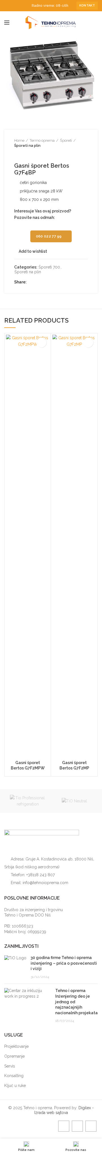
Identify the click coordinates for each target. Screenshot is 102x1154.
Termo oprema (42, 140)
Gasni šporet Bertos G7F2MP (74, 765)
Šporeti (66, 140)
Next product (28, 154)
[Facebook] (7, 5)
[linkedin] (20, 5)
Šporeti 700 (49, 267)
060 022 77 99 (49, 236)
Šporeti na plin (27, 145)
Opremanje (14, 1056)
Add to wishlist (33, 251)
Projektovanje (16, 1046)
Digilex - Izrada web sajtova (64, 1110)
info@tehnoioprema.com (45, 882)
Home (19, 140)
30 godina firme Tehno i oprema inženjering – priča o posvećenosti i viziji (64, 963)
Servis (9, 1066)
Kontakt (87, 5)
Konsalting (14, 1075)
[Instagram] (14, 5)
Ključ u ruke (15, 1085)
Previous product (17, 154)
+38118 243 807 (40, 875)
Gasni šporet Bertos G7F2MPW (28, 765)
